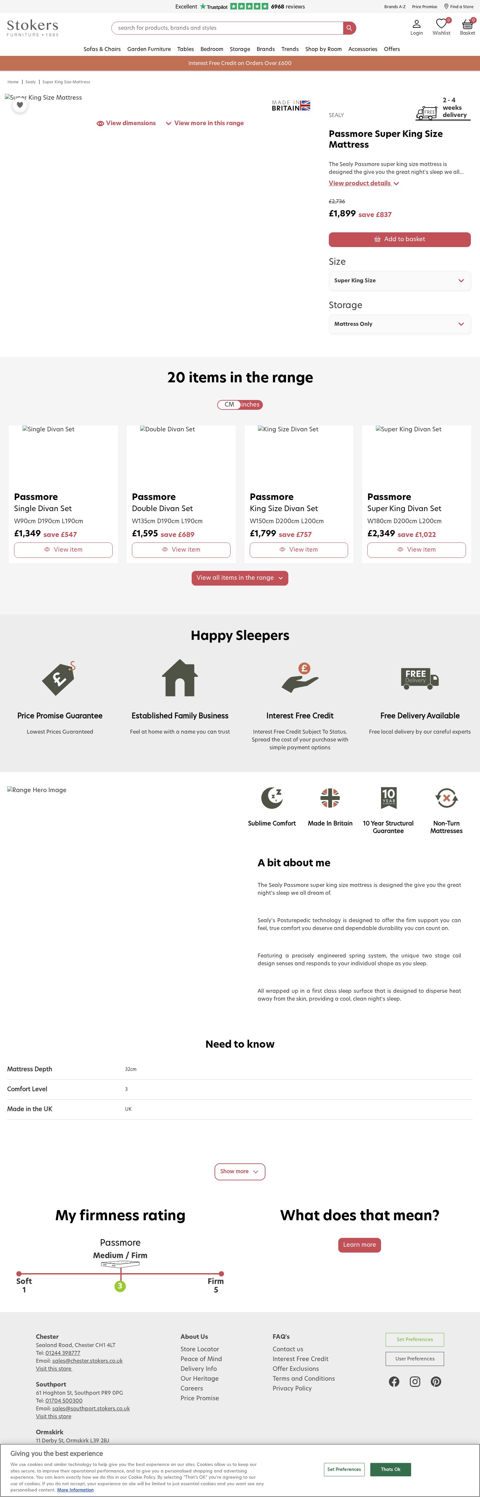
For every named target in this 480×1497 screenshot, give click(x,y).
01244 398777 (62, 1353)
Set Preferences (415, 1339)
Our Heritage (200, 1379)
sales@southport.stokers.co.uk (91, 1408)
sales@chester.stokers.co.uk (87, 1361)
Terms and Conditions (304, 1379)
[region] (240, 1470)
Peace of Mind (201, 1359)
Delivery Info (199, 1369)
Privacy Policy (292, 1389)
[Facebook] (394, 1381)
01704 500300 (64, 1401)
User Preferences (415, 1358)
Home (13, 82)
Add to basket (404, 239)
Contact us (288, 1350)
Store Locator (200, 1350)
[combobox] (400, 281)
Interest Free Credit (300, 1359)
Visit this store (54, 1369)
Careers (192, 1389)
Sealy (30, 82)
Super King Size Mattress (66, 82)
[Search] (349, 28)
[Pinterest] (436, 1381)
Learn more (359, 1245)
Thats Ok (390, 1469)
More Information (75, 1490)
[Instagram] (415, 1381)
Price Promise (200, 1399)
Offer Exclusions (296, 1369)
